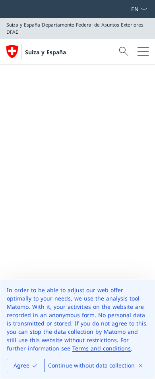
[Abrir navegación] (143, 51)
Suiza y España (45, 52)
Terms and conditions (101, 348)
